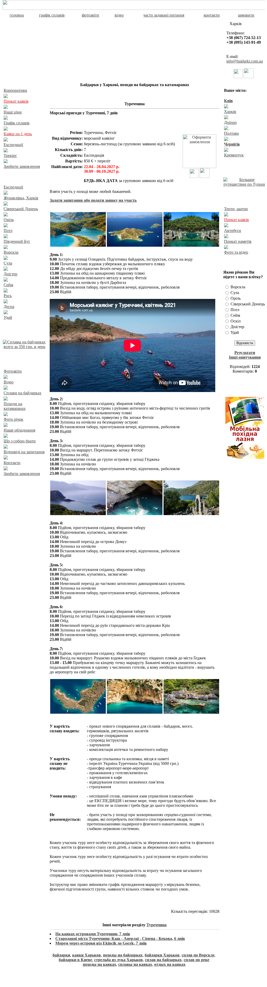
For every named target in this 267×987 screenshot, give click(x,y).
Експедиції (13, 144)
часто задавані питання (163, 15)
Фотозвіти (13, 371)
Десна (9, 306)
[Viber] (238, 76)
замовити (246, 15)
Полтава (231, 133)
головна (17, 15)
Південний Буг (17, 241)
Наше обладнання (19, 430)
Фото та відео (236, 252)
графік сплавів (52, 15)
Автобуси (232, 230)
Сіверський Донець (21, 209)
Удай (8, 317)
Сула (8, 263)
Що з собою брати (20, 441)
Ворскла (11, 252)
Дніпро (230, 122)
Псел (8, 230)
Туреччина (156, 925)
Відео (8, 382)
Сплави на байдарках (22, 393)
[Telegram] (249, 76)
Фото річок (13, 419)
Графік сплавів (16, 123)
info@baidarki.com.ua (244, 61)
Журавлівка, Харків (21, 198)
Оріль (9, 219)
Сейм (8, 285)
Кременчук (234, 155)
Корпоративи (15, 90)
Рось (8, 295)
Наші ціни (13, 112)
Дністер (10, 274)
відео (119, 15)
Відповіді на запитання (24, 452)
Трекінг (10, 155)
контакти (212, 15)
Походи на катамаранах (15, 406)
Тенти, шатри (236, 209)
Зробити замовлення (22, 166)
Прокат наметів (237, 241)
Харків (230, 111)
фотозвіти (90, 15)
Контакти (12, 463)
